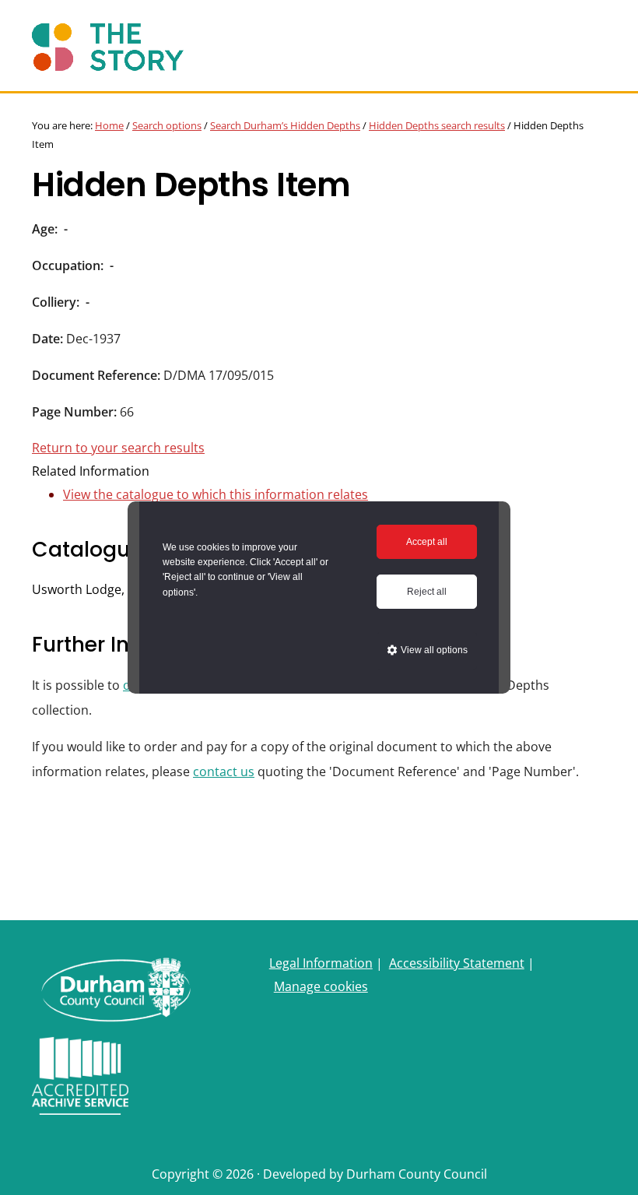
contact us (223, 771)
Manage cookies (321, 986)
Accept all (426, 541)
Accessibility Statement (456, 963)
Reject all (427, 591)
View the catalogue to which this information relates (215, 494)
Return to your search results (118, 447)
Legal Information (321, 963)
